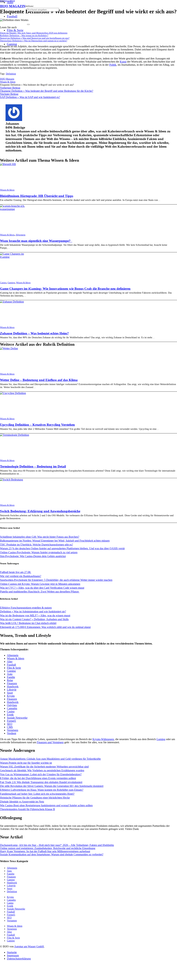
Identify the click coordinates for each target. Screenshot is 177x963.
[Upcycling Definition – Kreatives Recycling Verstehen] (13, 393)
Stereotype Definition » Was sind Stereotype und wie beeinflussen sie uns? (34, 38)
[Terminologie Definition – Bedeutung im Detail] (14, 434)
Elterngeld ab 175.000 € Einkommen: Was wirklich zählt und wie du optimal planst (45, 627)
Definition (11, 73)
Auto (9, 674)
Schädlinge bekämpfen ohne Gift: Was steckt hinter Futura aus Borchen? (39, 536)
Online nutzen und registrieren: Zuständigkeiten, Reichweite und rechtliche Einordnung (47, 848)
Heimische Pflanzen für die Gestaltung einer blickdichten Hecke (35, 797)
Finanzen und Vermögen (50, 742)
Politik (112, 64)
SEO (9, 723)
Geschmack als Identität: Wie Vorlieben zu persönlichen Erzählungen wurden (42, 770)
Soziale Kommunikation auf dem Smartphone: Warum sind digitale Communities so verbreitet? (51, 854)
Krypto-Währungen (103, 739)
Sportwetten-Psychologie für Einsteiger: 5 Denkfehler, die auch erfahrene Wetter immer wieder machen (56, 579)
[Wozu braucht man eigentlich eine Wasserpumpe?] (15, 209)
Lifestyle (11, 689)
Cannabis (12, 708)
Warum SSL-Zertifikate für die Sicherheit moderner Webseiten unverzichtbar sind (44, 766)
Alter (9, 661)
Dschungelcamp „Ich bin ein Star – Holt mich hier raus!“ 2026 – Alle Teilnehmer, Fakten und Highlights (57, 845)
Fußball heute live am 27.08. (15, 572)
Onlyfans (12, 705)
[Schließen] (28, 24)
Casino (3, 282)
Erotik (10, 714)
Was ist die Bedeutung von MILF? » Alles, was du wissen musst (35, 615)
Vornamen (12, 920)
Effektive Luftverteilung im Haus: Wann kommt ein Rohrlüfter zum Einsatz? (41, 789)
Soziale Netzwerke (17, 717)
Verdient (11, 733)
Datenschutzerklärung (19, 958)
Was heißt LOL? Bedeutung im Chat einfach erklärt (28, 623)
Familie (11, 677)
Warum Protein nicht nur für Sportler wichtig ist (26, 762)
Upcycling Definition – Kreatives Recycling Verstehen (37, 424)
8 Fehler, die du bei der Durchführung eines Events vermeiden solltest (38, 778)
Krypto (11, 695)
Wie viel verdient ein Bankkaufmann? (20, 576)
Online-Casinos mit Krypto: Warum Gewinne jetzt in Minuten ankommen (40, 583)
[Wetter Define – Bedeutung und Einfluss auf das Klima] (9, 348)
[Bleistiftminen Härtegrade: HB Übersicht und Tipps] (8, 164)
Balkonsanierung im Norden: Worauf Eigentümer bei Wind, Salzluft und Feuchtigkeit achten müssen (55, 540)
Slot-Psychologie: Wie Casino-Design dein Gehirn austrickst (33, 556)
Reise (10, 680)
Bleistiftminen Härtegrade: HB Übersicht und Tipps (36, 196)
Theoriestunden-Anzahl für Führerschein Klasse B (27, 809)
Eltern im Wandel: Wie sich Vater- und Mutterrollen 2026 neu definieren (33, 33)
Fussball (11, 664)
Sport (10, 692)
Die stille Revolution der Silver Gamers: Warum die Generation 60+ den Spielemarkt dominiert (51, 786)
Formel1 (11, 720)
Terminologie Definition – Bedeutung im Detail (33, 466)
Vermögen (12, 730)
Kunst (123, 61)
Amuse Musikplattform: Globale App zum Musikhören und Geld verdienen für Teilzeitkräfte (50, 758)
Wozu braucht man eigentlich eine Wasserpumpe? (36, 241)
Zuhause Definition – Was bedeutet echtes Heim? (34, 333)
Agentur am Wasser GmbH (29, 946)
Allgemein (20, 235)
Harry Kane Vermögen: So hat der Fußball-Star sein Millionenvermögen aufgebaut (45, 851)
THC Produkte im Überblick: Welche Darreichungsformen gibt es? (36, 544)
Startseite (12, 952)
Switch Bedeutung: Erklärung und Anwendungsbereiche (40, 511)
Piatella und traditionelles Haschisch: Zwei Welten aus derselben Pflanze (40, 591)
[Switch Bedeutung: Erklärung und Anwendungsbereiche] (11, 479)
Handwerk (12, 686)
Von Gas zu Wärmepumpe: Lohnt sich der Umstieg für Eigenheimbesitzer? (41, 774)
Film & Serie (14, 667)
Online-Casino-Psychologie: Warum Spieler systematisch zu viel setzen (38, 552)
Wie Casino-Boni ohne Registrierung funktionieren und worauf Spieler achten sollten (46, 805)
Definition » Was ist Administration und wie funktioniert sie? (33, 611)
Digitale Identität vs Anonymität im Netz (22, 801)
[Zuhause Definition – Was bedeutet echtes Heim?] (12, 301)
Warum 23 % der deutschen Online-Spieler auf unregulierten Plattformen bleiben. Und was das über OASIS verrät (62, 548)
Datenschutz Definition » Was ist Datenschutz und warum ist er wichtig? (33, 41)
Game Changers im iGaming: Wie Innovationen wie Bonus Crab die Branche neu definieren (65, 288)
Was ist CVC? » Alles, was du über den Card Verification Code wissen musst (42, 587)
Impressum (13, 955)
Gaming (11, 282)
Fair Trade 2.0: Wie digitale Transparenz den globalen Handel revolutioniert (41, 782)
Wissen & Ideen (7, 190)
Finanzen (12, 683)
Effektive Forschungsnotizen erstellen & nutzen (26, 607)
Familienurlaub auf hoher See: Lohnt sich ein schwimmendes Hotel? (37, 793)
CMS (10, 727)
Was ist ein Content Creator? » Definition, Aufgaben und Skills (34, 619)
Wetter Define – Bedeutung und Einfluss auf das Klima (39, 380)
